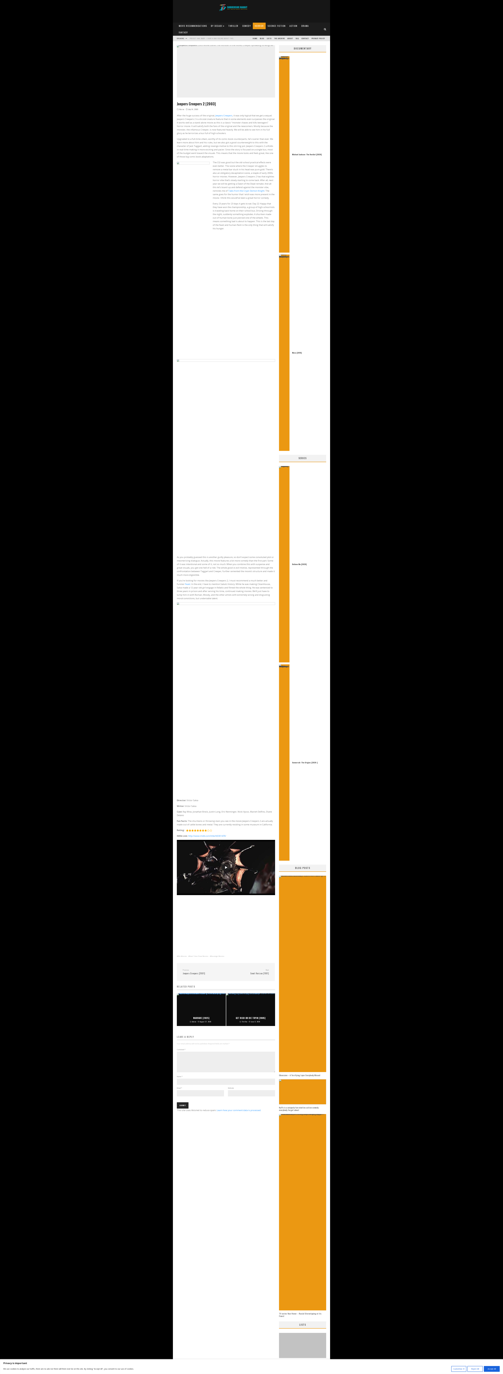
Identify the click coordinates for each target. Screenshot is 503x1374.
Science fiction (277, 25)
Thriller (233, 25)
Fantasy (183, 32)
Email (179, 1088)
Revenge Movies (217, 956)
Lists (269, 38)
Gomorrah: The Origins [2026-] (305, 762)
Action (293, 25)
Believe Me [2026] (299, 564)
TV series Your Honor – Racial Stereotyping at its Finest (300, 1315)
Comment (181, 1049)
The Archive (279, 38)
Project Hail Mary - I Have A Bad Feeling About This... (212, 38)
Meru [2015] (297, 352)
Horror (259, 25)
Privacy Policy (318, 38)
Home (255, 38)
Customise (457, 1369)
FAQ (297, 38)
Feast (187, 584)
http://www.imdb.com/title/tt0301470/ (207, 836)
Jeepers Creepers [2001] (194, 972)
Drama (305, 25)
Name (180, 1076)
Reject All (475, 1369)
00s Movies (182, 956)
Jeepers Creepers (223, 115)
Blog (262, 38)
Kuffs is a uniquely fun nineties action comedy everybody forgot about (299, 1109)
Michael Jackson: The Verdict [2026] (307, 154)
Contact (305, 38)
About (290, 38)
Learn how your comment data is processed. (239, 1110)
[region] (251, 1366)
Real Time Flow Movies (198, 956)
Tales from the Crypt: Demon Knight (246, 190)
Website (231, 1088)
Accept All (492, 1369)
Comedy (246, 25)
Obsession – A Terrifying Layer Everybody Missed (299, 1075)
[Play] (226, 867)
